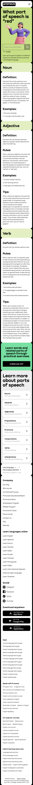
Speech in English (23, 705)
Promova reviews (9, 499)
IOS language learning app (11, 646)
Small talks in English (9, 705)
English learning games (20, 765)
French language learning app (12, 662)
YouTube (9, 601)
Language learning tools (10, 752)
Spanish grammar (20, 740)
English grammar (8, 740)
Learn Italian (7, 551)
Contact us (7, 518)
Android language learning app (12, 643)
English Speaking (8, 711)
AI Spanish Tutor (19, 687)
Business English (8, 721)
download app (16, 364)
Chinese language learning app (13, 659)
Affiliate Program (9, 507)
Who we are (7, 488)
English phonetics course (11, 737)
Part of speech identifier (11, 470)
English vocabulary (9, 743)
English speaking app (9, 677)
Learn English (8, 536)
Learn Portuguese (9, 562)
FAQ (4, 522)
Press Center (8, 514)
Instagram (10, 587)
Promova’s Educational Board (14, 496)
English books (7, 765)
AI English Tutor (8, 687)
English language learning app (12, 649)
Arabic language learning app (12, 655)
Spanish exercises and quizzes (12, 762)
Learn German (8, 547)
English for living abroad (10, 733)
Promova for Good (9, 510)
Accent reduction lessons (11, 702)
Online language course (10, 755)
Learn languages (8, 467)
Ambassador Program (11, 503)
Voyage (8, 51)
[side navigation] (29, 4)
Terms (19, 778)
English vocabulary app (10, 674)
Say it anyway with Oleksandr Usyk (14, 690)
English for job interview (10, 708)
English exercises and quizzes (12, 758)
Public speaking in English (11, 699)
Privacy (23, 778)
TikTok (8, 596)
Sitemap (6, 525)
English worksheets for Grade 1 (12, 771)
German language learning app (12, 665)
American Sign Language (12, 573)
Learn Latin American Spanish (14, 569)
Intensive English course (11, 730)
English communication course (12, 696)
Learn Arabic (7, 565)
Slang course (19, 721)
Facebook (10, 592)
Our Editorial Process (11, 492)
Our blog (6, 484)
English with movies (9, 727)
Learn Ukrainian (9, 576)
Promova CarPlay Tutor (10, 693)
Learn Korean (8, 554)
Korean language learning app (12, 671)
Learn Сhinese (8, 558)
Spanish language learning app (12, 652)
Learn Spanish (8, 539)
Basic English (7, 724)
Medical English (18, 724)
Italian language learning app (12, 668)
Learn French (8, 543)
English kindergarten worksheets (13, 768)
